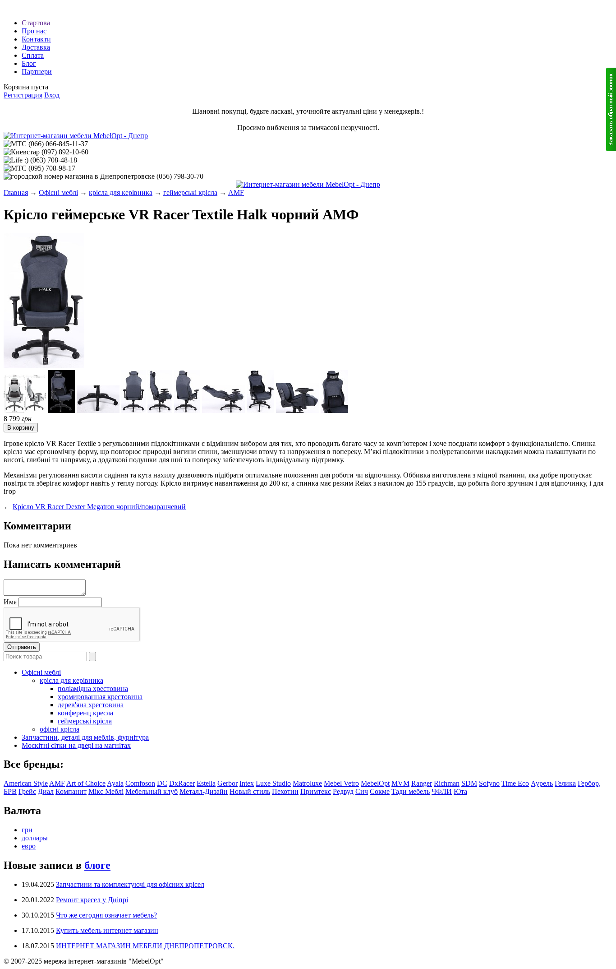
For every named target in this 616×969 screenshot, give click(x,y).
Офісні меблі (58, 192)
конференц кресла (85, 713)
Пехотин (285, 791)
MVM (400, 783)
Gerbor (227, 783)
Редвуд (343, 791)
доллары (35, 838)
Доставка (36, 47)
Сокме (380, 791)
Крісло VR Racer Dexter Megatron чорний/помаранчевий (99, 506)
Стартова (36, 23)
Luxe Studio (273, 783)
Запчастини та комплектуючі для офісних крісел (130, 884)
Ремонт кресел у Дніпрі (92, 900)
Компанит (71, 791)
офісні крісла (59, 729)
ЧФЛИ (442, 791)
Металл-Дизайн (203, 791)
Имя (10, 602)
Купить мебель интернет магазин (107, 930)
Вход (52, 95)
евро (29, 846)
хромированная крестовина (100, 696)
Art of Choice (86, 783)
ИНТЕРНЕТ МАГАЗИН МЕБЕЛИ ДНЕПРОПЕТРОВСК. (145, 946)
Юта (460, 791)
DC (162, 783)
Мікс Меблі (106, 791)
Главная (16, 192)
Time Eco (515, 783)
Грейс (27, 791)
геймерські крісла (190, 192)
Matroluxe (307, 783)
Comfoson (140, 783)
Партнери (37, 71)
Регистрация (23, 95)
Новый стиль (250, 791)
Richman (447, 783)
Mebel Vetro (341, 783)
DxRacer (182, 783)
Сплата (33, 55)
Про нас (34, 31)
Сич (361, 791)
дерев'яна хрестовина (91, 705)
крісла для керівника (120, 192)
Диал (46, 791)
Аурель (542, 783)
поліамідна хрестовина (93, 688)
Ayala (115, 783)
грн (27, 830)
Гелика (565, 783)
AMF (236, 192)
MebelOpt (375, 783)
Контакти (36, 39)
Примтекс (315, 791)
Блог (29, 63)
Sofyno (489, 783)
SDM (469, 783)
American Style (26, 783)
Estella (206, 783)
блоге (97, 865)
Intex (246, 783)
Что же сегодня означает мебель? (106, 915)
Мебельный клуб (151, 791)
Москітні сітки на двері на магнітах (76, 745)
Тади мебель (410, 791)
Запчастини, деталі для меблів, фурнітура (85, 737)
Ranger (421, 783)
